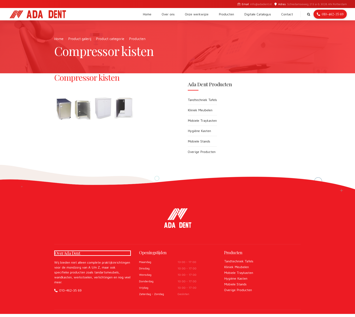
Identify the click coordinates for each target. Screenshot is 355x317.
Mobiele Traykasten (202, 120)
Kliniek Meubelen (200, 110)
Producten (226, 14)
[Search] (308, 14)
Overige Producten (202, 152)
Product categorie (110, 39)
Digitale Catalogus (257, 14)
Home (147, 14)
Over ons (168, 14)
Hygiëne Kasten (199, 131)
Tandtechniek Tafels (202, 100)
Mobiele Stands (199, 141)
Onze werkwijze (197, 14)
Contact (287, 14)
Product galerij (79, 39)
